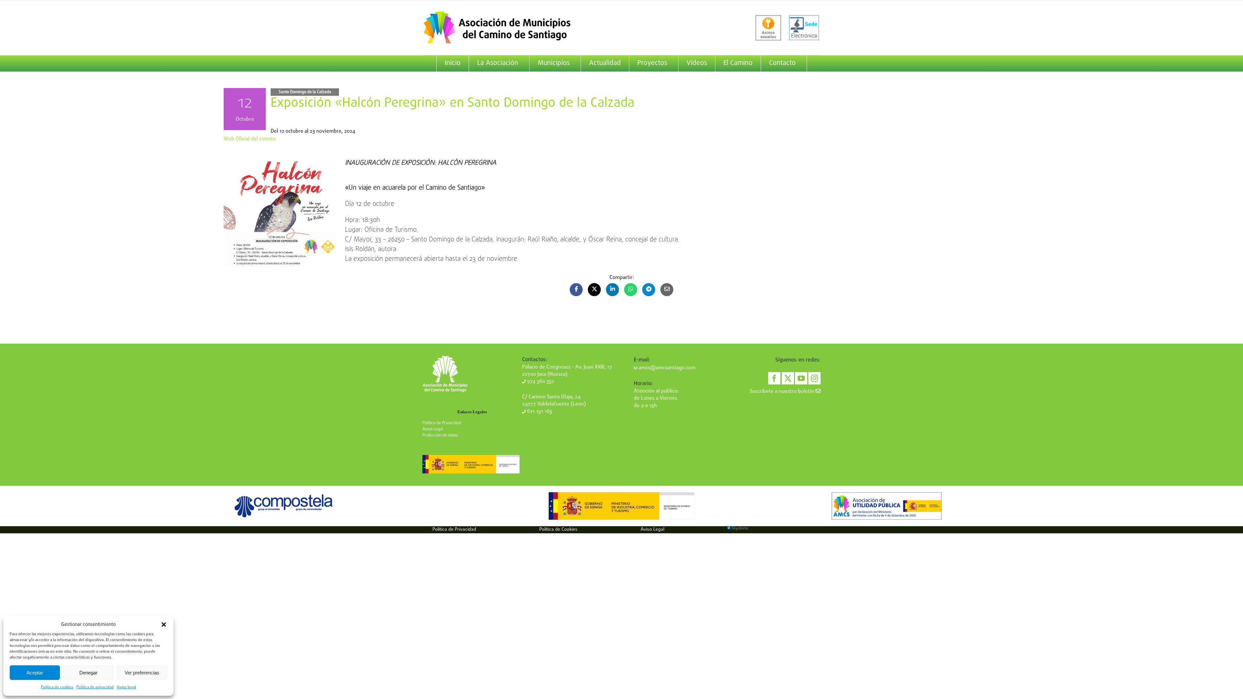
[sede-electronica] (804, 27)
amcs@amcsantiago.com (666, 368)
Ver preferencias (142, 672)
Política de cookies (57, 687)
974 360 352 (540, 381)
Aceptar (35, 672)
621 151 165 (539, 412)
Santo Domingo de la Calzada (305, 92)
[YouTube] (801, 378)
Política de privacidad (95, 687)
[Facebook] (774, 378)
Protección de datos (440, 435)
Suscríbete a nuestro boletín (782, 391)
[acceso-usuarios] (768, 27)
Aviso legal (126, 687)
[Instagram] (814, 378)
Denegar (88, 672)
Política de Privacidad (441, 423)
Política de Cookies (558, 529)
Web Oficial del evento (250, 139)
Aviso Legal (432, 429)
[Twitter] (788, 378)
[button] (164, 624)
